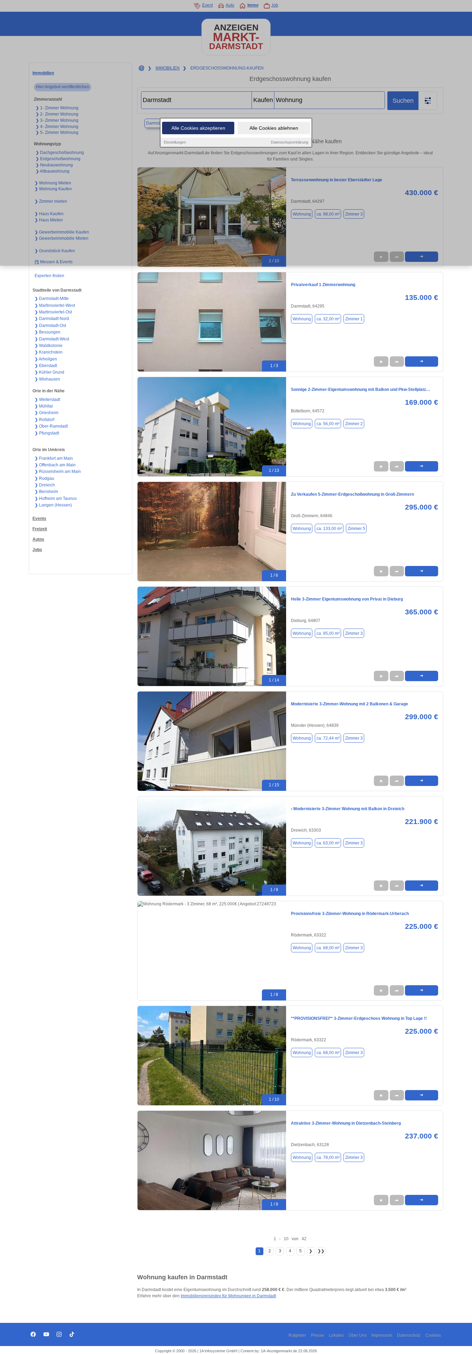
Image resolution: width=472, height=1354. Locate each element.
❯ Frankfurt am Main (54, 458)
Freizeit (39, 529)
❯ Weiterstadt (47, 399)
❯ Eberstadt (46, 365)
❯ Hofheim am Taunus (56, 498)
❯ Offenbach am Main (55, 465)
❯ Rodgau (44, 478)
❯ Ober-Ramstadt (51, 426)
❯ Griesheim (46, 412)
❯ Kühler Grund (49, 372)
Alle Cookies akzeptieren (198, 128)
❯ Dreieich (45, 485)
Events (39, 518)
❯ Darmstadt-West (52, 339)
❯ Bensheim (46, 491)
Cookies (433, 1335)
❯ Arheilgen (46, 359)
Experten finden (49, 275)
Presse (317, 1335)
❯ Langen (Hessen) (53, 505)
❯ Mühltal (44, 406)
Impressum (381, 1335)
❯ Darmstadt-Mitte (52, 298)
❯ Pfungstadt (47, 433)
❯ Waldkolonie (49, 345)
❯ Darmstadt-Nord (52, 318)
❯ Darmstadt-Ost (50, 325)
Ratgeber (297, 1335)
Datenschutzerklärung (289, 142)
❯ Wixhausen (47, 379)
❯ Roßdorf (44, 419)
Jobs (37, 549)
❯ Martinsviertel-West (55, 305)
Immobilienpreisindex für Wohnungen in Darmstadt (228, 1295)
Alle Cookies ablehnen (273, 128)
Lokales (336, 1335)
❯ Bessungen (47, 332)
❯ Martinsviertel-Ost (53, 312)
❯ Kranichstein (49, 352)
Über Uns (358, 1335)
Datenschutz (409, 1335)
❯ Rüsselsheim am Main (58, 471)
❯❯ (321, 1250)
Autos (38, 539)
